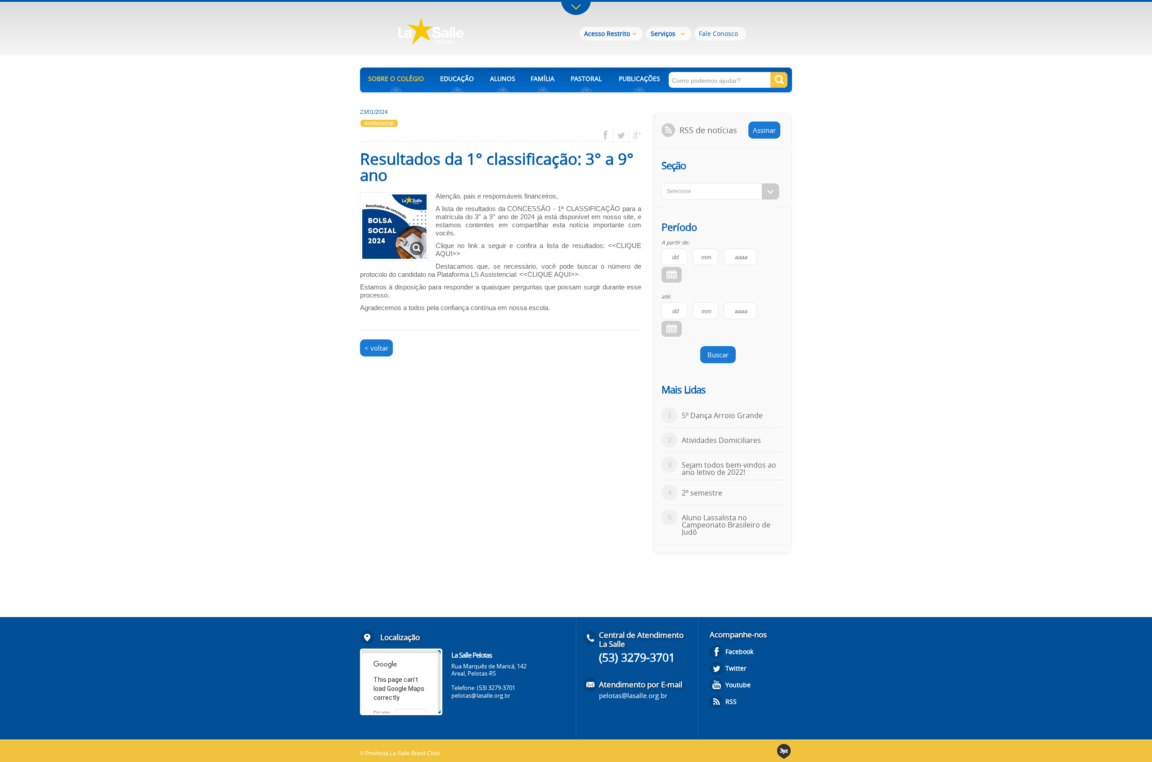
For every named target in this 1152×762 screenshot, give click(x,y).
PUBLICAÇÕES (639, 78)
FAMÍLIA (542, 78)
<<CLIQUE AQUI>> (549, 274)
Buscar (718, 354)
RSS (731, 701)
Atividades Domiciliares (721, 440)
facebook (608, 135)
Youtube (738, 685)
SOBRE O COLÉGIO (396, 78)
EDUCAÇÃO (457, 78)
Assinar (764, 130)
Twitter (736, 668)
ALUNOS (502, 78)
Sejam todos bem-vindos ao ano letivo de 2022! (729, 468)
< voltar (376, 347)
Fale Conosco (718, 33)
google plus (635, 135)
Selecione (678, 191)
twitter (621, 135)
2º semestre (702, 493)
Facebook (739, 651)
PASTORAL (586, 78)
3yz (784, 751)
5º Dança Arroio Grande (722, 415)
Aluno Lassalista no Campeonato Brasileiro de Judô (726, 525)
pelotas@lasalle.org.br (480, 695)
